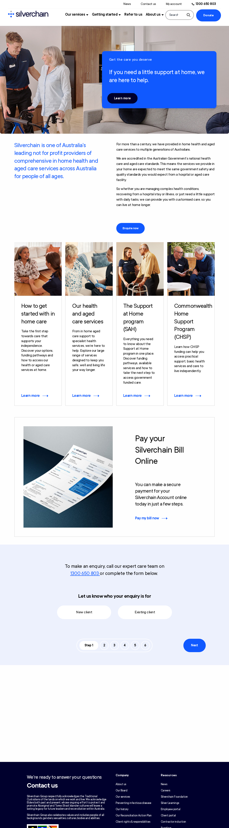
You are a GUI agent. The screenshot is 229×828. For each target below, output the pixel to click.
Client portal (168, 815)
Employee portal (170, 809)
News (127, 4)
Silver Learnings (170, 803)
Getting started (104, 14)
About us (153, 14)
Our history (122, 809)
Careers (165, 790)
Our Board (121, 790)
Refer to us (133, 14)
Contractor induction (173, 822)
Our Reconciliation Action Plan (134, 815)
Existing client (145, 612)
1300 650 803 (206, 4)
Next (194, 645)
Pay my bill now (147, 518)
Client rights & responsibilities (133, 822)
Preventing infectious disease (133, 803)
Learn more (122, 98)
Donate (208, 15)
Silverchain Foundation (174, 797)
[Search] (188, 15)
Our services (75, 14)
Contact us (148, 4)
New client (84, 612)
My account (174, 4)
